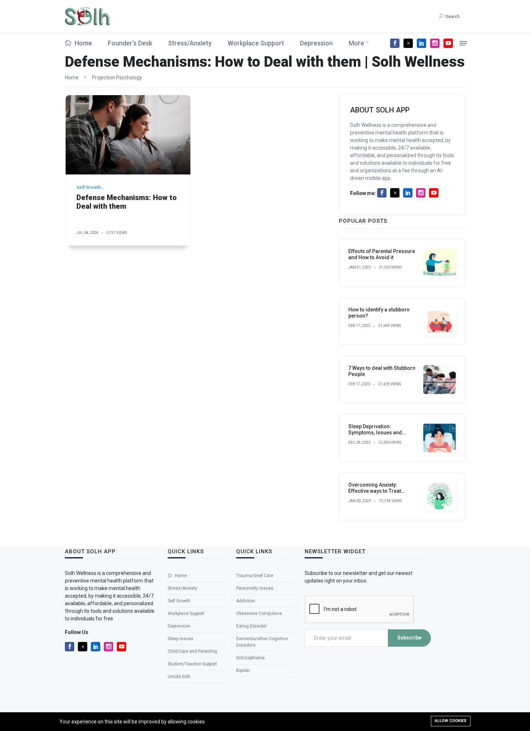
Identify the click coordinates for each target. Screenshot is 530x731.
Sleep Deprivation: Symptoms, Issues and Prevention (375, 433)
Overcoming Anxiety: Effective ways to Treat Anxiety (374, 491)
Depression (316, 43)
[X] (408, 43)
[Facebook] (394, 43)
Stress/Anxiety (190, 43)
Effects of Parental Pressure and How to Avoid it (381, 254)
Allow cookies (451, 720)
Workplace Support (256, 43)
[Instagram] (435, 43)
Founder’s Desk (130, 43)
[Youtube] (448, 43)
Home (82, 43)
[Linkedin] (421, 43)
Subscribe (409, 638)
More (356, 43)
